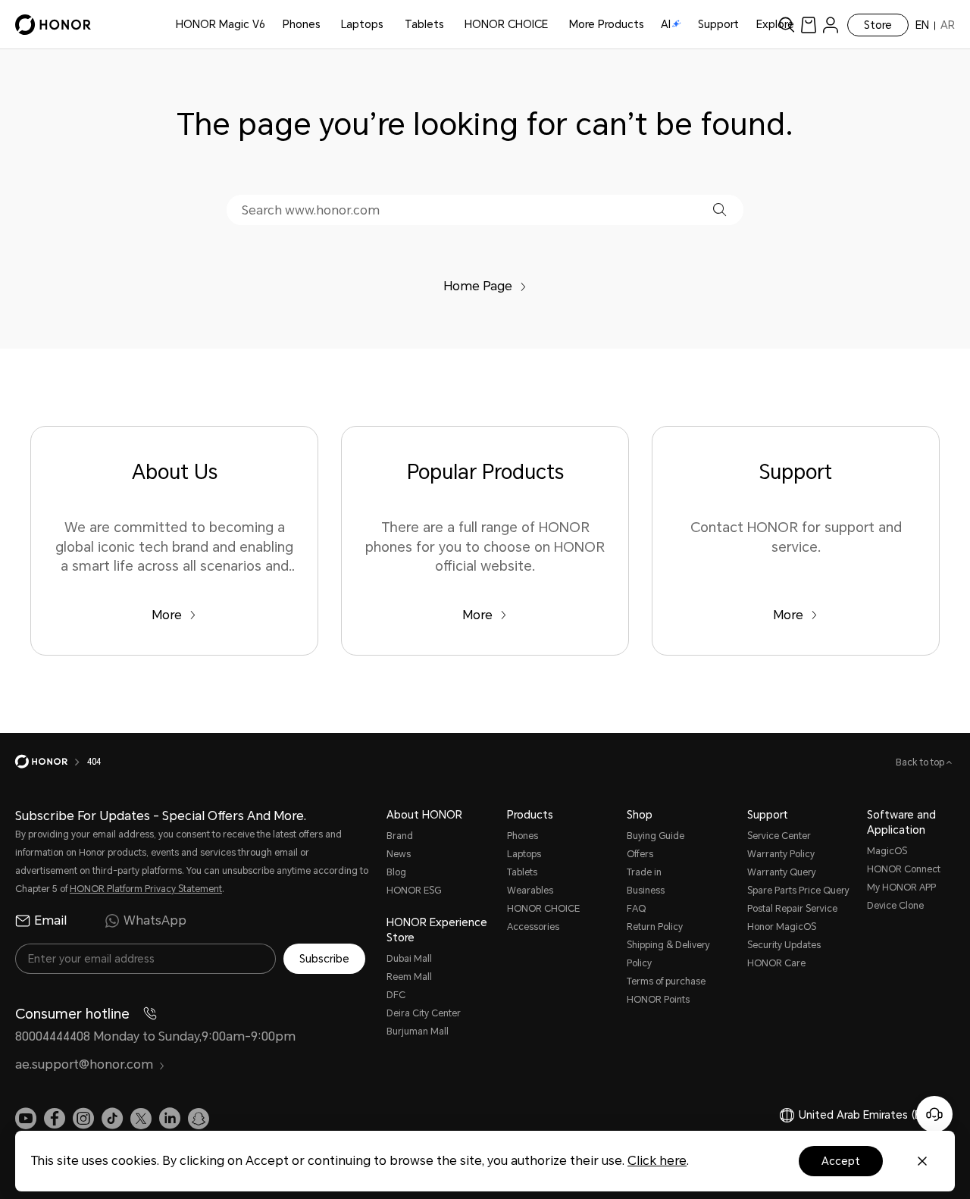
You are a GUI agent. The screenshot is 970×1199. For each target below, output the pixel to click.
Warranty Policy (781, 854)
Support (718, 24)
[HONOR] (51, 762)
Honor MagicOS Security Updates (784, 936)
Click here (657, 1161)
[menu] (830, 24)
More (167, 615)
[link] (808, 24)
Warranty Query (781, 872)
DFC (395, 995)
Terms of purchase (666, 981)
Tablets (424, 24)
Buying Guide (655, 836)
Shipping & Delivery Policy (668, 954)
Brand (399, 836)
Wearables (530, 890)
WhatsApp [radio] (155, 920)
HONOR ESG (413, 890)
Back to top (921, 762)
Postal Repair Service (792, 908)
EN (922, 25)
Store (878, 25)
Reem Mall (409, 977)
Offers (640, 854)
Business (646, 890)
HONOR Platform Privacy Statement (146, 889)
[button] (719, 209)
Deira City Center (423, 1013)
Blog (396, 872)
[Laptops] (389, 25)
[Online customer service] (934, 1114)
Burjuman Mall (417, 1031)
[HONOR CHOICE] (554, 25)
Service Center (779, 836)
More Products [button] (606, 24)
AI (666, 24)
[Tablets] (450, 25)
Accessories (533, 927)
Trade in (644, 872)
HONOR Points (658, 999)
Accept (840, 1161)
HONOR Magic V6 (220, 24)
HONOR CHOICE (506, 24)
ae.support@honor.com (84, 1064)
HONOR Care (776, 963)
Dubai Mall (409, 958)
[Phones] (327, 25)
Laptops (362, 24)
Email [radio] (50, 920)
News (398, 854)
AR (947, 25)
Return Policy (655, 927)
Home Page (477, 286)
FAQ (636, 908)
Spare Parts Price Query (798, 890)
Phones (302, 24)
